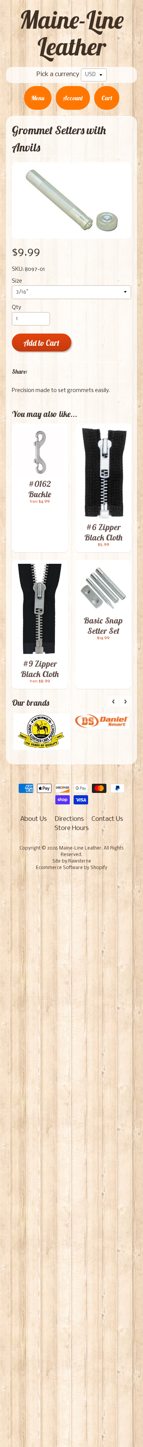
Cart (106, 98)
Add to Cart (41, 343)
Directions (69, 819)
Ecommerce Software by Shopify (71, 868)
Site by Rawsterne (71, 861)
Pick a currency (58, 74)
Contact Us (107, 819)
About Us (33, 819)
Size (17, 281)
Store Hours (72, 828)
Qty (16, 308)
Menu (37, 98)
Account (73, 98)
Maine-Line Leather (71, 33)
